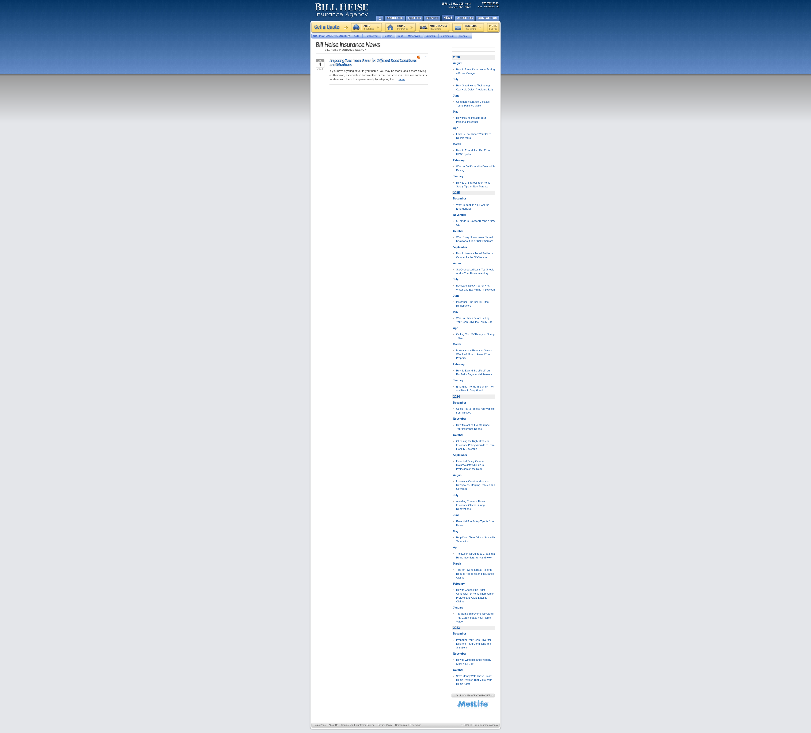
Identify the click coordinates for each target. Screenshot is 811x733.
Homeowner (371, 36)
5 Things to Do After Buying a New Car (475, 223)
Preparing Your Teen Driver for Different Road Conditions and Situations (372, 62)
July (456, 79)
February (459, 160)
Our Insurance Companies (473, 695)
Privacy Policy (385, 725)
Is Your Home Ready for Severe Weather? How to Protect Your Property (474, 354)
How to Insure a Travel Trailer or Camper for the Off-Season (474, 255)
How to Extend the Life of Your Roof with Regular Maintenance (474, 372)
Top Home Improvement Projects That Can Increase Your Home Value (475, 617)
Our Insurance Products (330, 36)
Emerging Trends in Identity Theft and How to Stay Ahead (475, 388)
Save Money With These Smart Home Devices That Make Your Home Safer (474, 680)
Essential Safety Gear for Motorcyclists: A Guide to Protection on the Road (470, 465)
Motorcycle (414, 36)
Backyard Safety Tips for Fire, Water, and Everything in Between (475, 287)
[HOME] (380, 18)
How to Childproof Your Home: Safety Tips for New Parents (473, 184)
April (456, 128)
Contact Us (347, 725)
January (458, 176)
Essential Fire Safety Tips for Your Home (475, 523)
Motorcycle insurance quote (434, 27)
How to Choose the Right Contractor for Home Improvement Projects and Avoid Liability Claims (475, 595)
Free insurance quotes (493, 27)
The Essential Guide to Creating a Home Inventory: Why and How (475, 555)
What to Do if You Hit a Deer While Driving (475, 168)
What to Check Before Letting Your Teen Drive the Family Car (474, 320)
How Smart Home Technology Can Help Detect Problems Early (474, 87)
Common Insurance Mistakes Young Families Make (473, 103)
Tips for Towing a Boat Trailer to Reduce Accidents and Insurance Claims (475, 573)
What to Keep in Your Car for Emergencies (472, 206)
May (455, 111)
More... (463, 36)
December (459, 198)
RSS (424, 57)
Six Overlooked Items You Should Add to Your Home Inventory (475, 271)
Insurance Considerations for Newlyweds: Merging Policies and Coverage (475, 485)
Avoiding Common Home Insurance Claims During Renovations (470, 505)
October (458, 231)
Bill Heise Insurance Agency (342, 11)
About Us (333, 725)
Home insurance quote (400, 27)
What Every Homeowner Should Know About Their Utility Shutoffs (474, 239)
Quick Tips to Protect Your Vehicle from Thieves (475, 410)
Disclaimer (415, 725)
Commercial (447, 36)
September (460, 247)
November (459, 214)
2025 (456, 192)
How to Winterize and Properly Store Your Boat (473, 661)
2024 (456, 396)
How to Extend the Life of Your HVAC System (473, 152)
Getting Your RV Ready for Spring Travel (475, 336)
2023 (456, 627)
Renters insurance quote (468, 27)
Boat (400, 36)
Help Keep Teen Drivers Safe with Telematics (475, 539)
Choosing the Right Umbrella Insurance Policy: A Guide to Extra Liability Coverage (475, 445)
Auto (356, 36)
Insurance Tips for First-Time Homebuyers (472, 303)
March (457, 144)
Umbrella (430, 36)
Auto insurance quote (366, 27)
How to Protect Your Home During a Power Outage (475, 71)
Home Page (320, 725)
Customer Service (365, 725)
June (456, 95)
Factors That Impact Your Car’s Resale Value (473, 136)
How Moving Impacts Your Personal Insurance (471, 119)
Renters (388, 36)
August (457, 63)
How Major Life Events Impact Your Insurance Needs (473, 427)
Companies (401, 725)
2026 (456, 57)
